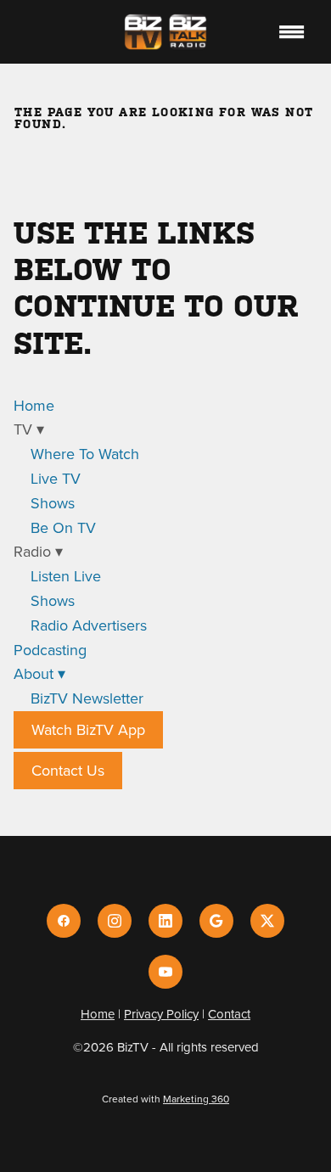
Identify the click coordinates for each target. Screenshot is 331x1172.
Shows (53, 502)
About (39, 673)
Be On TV (63, 527)
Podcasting (50, 649)
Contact (229, 1014)
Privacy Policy (161, 1014)
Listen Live (66, 575)
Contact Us (67, 770)
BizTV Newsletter (87, 698)
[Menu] (291, 31)
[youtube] (165, 972)
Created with (165, 1098)
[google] (216, 921)
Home (34, 405)
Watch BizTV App (88, 729)
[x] (267, 921)
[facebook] (64, 921)
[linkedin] (165, 921)
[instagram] (115, 921)
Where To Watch (85, 453)
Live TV (56, 478)
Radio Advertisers (89, 625)
